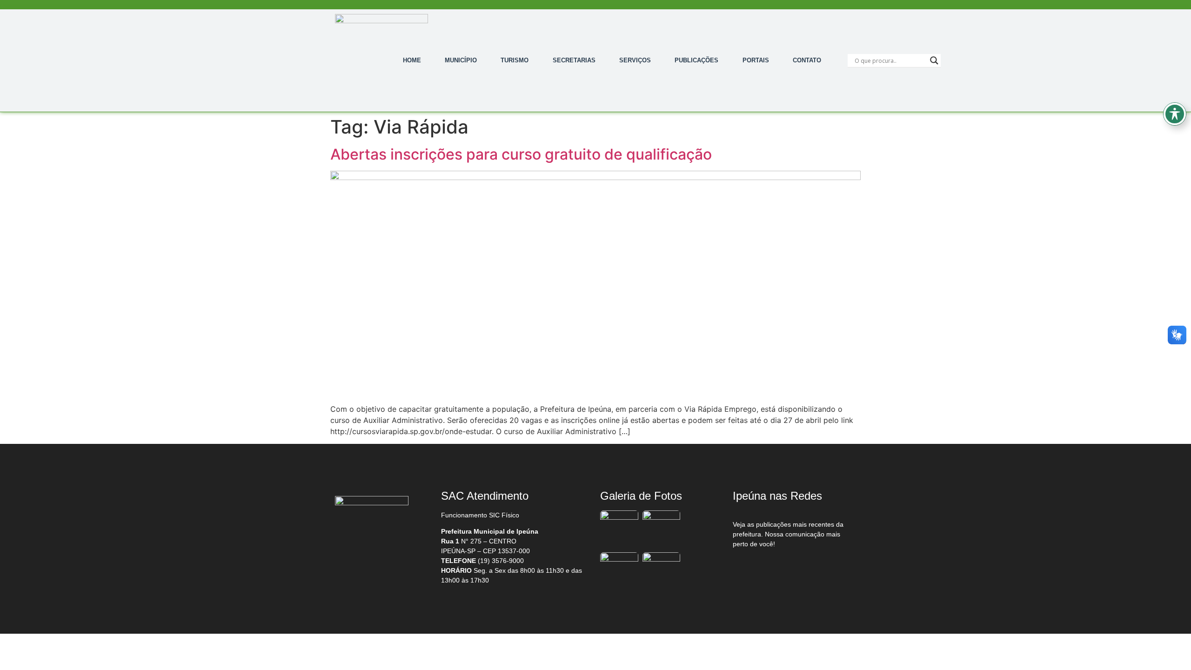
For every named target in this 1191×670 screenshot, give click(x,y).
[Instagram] (791, 568)
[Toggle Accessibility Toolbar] (1175, 114)
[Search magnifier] (934, 60)
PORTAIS (756, 60)
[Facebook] (752, 568)
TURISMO (515, 60)
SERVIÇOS (635, 60)
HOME (412, 60)
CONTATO (807, 60)
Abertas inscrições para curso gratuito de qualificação (521, 154)
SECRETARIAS (574, 60)
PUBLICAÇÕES (696, 60)
